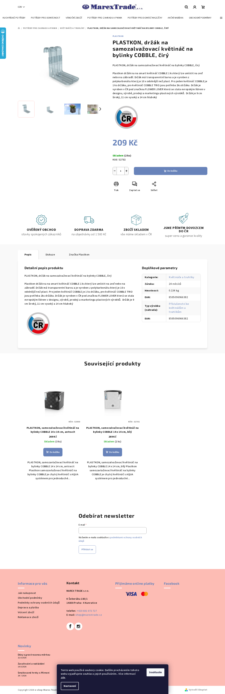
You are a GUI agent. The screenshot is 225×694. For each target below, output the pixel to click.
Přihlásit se (87, 549)
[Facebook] (70, 626)
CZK (20, 7)
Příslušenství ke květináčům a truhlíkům (179, 308)
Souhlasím (155, 672)
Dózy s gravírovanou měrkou (34, 655)
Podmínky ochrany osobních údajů (39, 603)
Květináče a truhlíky (181, 277)
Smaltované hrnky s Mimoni (34, 673)
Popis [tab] (28, 254)
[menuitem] (14, 18)
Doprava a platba (28, 607)
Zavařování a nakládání (31, 664)
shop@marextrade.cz (88, 615)
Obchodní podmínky (30, 598)
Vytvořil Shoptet (198, 690)
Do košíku (172, 171)
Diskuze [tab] (50, 254)
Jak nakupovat (27, 593)
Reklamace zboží (28, 617)
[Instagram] (78, 626)
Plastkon (118, 36)
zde (63, 677)
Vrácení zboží (26, 612)
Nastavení (70, 686)
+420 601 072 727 (87, 611)
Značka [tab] (79, 254)
